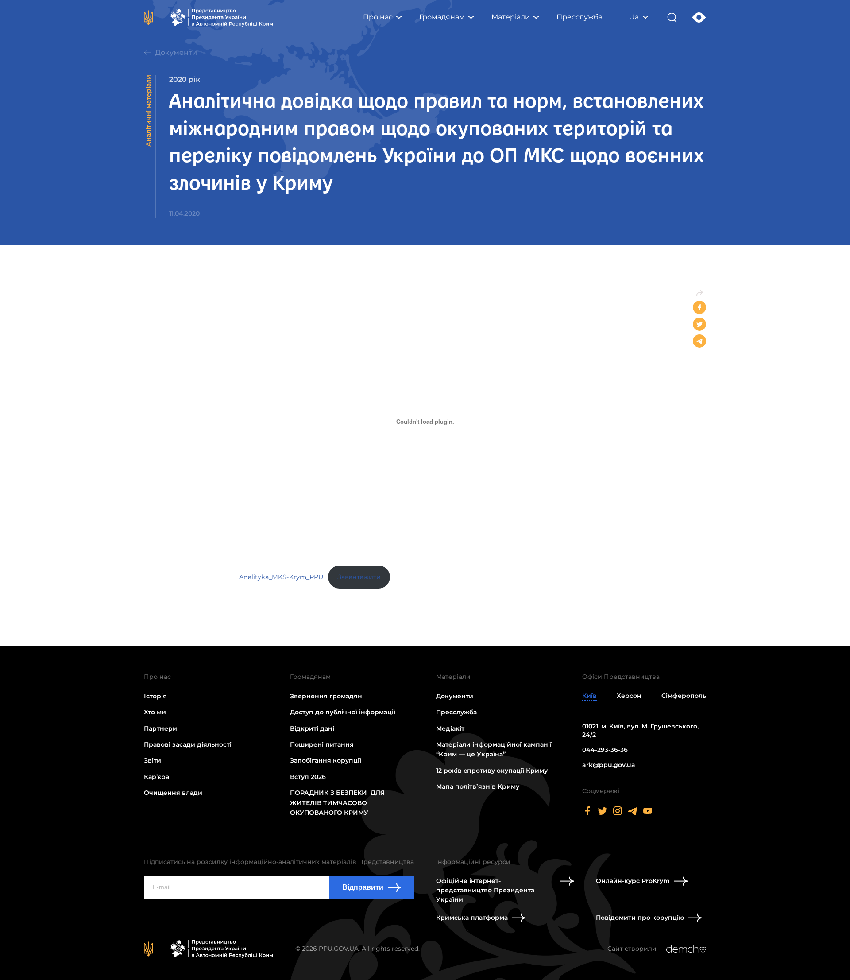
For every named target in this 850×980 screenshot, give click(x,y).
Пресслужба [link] (579, 17)
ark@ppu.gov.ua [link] (608, 765)
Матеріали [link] (510, 17)
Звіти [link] (152, 760)
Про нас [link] (378, 17)
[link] (208, 18)
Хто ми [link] (155, 712)
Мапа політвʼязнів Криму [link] (477, 786)
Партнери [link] (160, 728)
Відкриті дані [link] (312, 728)
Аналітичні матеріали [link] (148, 111)
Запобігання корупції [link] (325, 760)
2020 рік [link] (184, 79)
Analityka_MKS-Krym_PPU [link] (281, 577)
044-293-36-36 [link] (605, 750)
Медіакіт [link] (450, 728)
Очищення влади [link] (173, 793)
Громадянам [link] (442, 17)
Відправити (362, 887)
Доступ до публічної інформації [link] (342, 712)
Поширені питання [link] (322, 744)
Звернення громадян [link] (326, 696)
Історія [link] (155, 696)
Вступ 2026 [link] (308, 777)
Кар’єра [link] (156, 777)
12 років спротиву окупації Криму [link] (492, 771)
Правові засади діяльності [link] (188, 744)
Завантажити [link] (359, 577)
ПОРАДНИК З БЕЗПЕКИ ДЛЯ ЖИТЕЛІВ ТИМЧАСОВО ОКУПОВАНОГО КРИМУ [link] (337, 803)
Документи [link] (176, 52)
